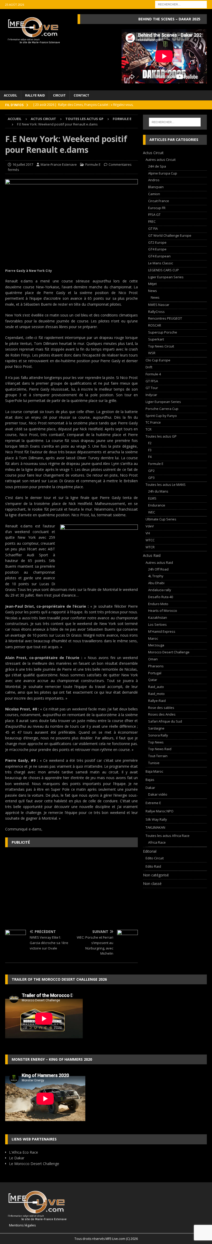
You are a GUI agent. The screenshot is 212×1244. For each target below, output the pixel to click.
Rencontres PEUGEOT (165, 318)
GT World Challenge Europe (169, 235)
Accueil (10, 95)
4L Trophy (155, 576)
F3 (150, 450)
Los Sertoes (157, 624)
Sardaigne (156, 728)
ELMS (152, 498)
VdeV (150, 526)
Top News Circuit (161, 346)
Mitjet (152, 283)
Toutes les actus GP (84, 118)
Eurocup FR (156, 207)
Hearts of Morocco (162, 610)
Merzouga (156, 645)
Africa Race (157, 842)
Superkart (156, 339)
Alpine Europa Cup (162, 173)
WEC (151, 512)
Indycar (151, 394)
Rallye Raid (35, 95)
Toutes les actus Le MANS (166, 484)
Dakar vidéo (157, 794)
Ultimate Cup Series (161, 519)
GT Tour (152, 387)
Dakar (150, 787)
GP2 (151, 470)
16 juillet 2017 (22, 164)
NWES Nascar (158, 304)
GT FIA (153, 228)
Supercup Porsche (162, 332)
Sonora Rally (158, 735)
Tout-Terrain (158, 756)
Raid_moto (156, 693)
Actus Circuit (43, 118)
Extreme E (153, 803)
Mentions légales (20, 1225)
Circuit (59, 95)
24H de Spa (157, 166)
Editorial (149, 851)
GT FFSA (152, 381)
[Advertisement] (71, 888)
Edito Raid (153, 866)
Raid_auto (156, 686)
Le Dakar (16, 1157)
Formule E (93, 164)
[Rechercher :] (181, 4)
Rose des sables (161, 707)
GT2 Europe (157, 242)
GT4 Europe (157, 249)
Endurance (156, 505)
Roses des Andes (162, 714)
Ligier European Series (166, 277)
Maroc (153, 638)
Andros (154, 180)
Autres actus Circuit (161, 159)
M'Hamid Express (161, 631)
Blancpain (156, 187)
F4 (150, 456)
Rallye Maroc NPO (159, 811)
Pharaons (156, 666)
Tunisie (154, 762)
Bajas (150, 779)
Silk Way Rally (156, 819)
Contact (81, 95)
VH (148, 533)
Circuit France (158, 201)
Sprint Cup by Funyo (161, 415)
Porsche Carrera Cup (162, 408)
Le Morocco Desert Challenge (34, 1163)
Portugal (154, 673)
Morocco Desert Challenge (169, 652)
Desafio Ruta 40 (160, 597)
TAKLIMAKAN (155, 827)
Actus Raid (152, 555)
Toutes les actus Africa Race (168, 835)
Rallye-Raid (157, 700)
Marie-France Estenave (59, 164)
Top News (156, 742)
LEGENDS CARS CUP (163, 270)
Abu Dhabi (156, 583)
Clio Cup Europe (158, 360)
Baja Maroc (154, 771)
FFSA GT (154, 214)
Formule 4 (153, 374)
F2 (150, 443)
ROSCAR (154, 325)
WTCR (150, 547)
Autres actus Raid (159, 562)
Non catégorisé (156, 875)
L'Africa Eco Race (23, 1152)
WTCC (150, 540)
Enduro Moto (158, 603)
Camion (154, 194)
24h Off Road (158, 569)
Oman (153, 659)
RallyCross (156, 311)
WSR (151, 353)
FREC (152, 221)
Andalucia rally (159, 590)
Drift (149, 367)
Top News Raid (159, 749)
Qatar (152, 679)
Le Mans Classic (160, 263)
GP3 (151, 477)
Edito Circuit (155, 858)
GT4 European (159, 256)
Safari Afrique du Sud (165, 721)
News (152, 290)
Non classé (152, 883)
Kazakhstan (157, 617)
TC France (153, 422)
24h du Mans (158, 491)
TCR (149, 429)
